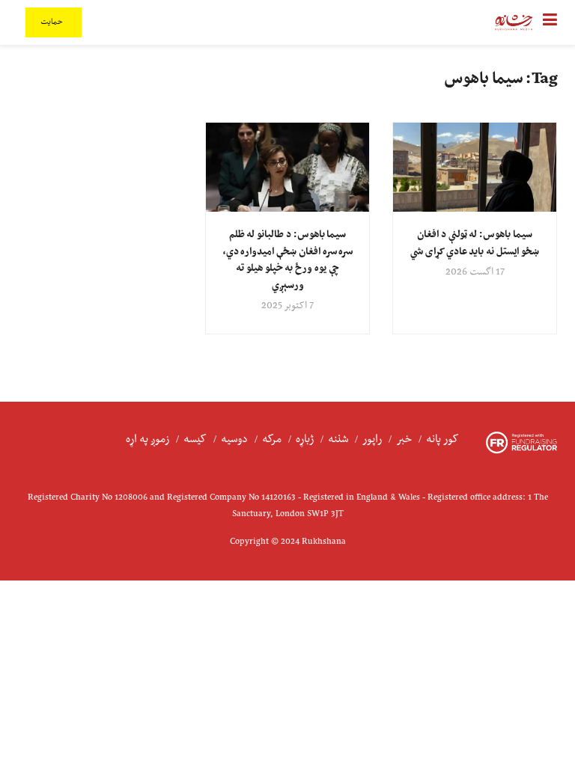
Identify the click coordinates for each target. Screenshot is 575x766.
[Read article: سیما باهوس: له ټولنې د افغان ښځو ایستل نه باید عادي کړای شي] (474, 167)
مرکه (272, 439)
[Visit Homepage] (513, 22)
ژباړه (305, 439)
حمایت (52, 22)
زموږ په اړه (147, 439)
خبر (404, 439)
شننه (338, 439)
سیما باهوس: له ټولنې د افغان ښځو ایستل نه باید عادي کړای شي (474, 243)
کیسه (195, 439)
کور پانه (442, 439)
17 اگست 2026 (475, 272)
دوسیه (234, 439)
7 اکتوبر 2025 (287, 306)
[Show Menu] (550, 22)
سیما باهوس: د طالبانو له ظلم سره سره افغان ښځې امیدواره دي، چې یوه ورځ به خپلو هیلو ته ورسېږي (287, 260)
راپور (372, 439)
